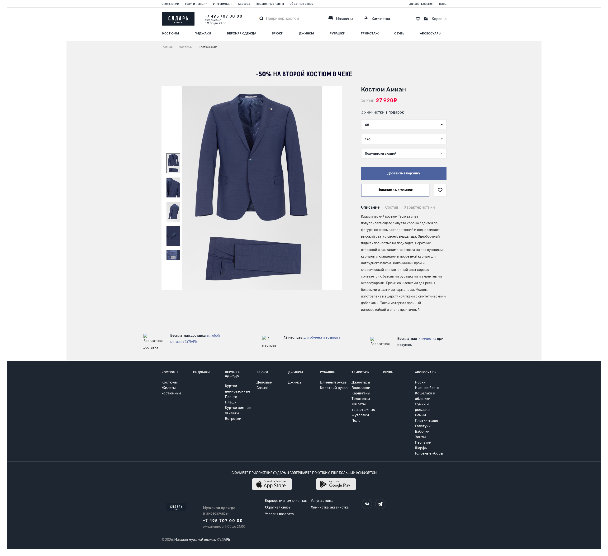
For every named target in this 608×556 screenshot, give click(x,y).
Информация (222, 3)
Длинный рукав (333, 382)
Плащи (231, 402)
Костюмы (170, 33)
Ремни (420, 415)
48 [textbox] (367, 125)
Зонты (420, 437)
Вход (442, 3)
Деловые (264, 382)
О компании (170, 3)
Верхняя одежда (241, 33)
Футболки (360, 415)
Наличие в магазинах (395, 190)
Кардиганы (361, 393)
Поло (356, 420)
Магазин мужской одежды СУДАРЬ (202, 540)
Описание (370, 207)
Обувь (399, 33)
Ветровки (233, 419)
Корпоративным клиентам (286, 501)
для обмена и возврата (322, 338)
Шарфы (421, 448)
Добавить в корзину (403, 173)
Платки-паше (426, 420)
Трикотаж (370, 33)
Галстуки (423, 426)
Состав (391, 207)
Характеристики (419, 207)
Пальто (231, 397)
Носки (420, 382)
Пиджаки (203, 33)
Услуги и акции (196, 3)
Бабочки (422, 431)
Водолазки (361, 388)
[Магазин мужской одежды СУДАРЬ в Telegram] (380, 504)
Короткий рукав (333, 388)
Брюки (277, 33)
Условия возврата (279, 514)
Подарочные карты (270, 3)
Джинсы (306, 33)
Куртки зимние (238, 408)
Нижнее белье (427, 388)
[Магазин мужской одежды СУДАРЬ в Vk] (367, 504)
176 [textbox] (367, 139)
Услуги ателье (322, 501)
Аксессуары (431, 33)
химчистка (427, 339)
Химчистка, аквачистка (330, 507)
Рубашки (337, 33)
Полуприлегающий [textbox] (380, 154)
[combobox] (403, 125)
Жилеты (232, 413)
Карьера (244, 3)
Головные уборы (429, 453)
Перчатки (423, 442)
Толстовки (361, 399)
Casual (262, 388)
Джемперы (361, 382)
